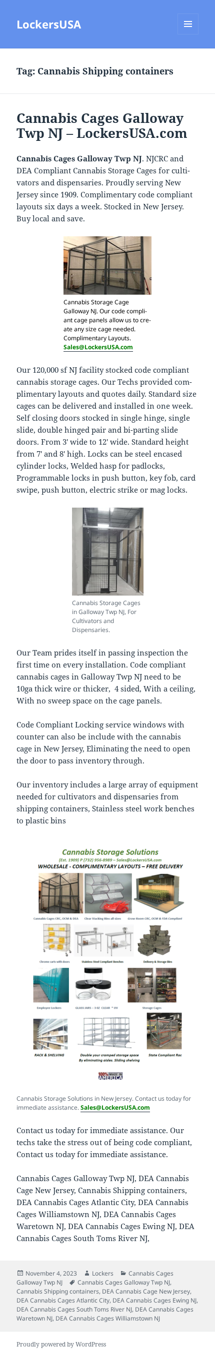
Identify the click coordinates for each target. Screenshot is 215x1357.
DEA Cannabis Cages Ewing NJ (154, 1300)
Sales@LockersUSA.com (98, 347)
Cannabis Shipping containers (57, 1291)
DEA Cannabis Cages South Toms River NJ (74, 1309)
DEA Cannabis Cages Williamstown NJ (108, 1318)
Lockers (103, 1273)
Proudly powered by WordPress (61, 1344)
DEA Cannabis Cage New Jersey (146, 1291)
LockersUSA (48, 23)
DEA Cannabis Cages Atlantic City (63, 1300)
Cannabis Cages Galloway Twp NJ (124, 1282)
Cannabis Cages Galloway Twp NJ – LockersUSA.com (102, 125)
